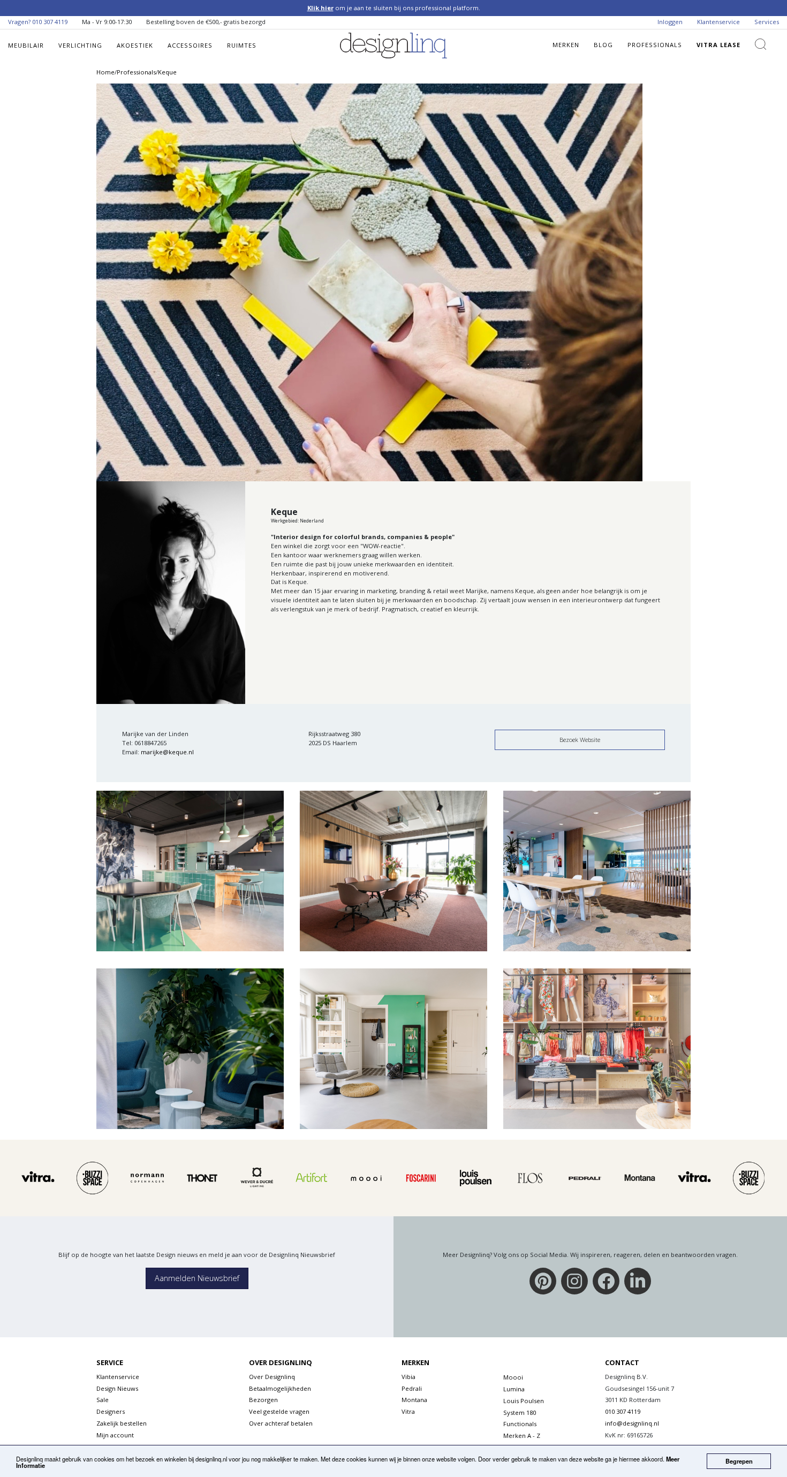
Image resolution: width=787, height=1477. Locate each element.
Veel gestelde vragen (279, 1411)
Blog (603, 45)
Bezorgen (263, 1400)
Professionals (654, 45)
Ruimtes (241, 45)
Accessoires (190, 45)
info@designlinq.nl (632, 1423)
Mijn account (115, 1435)
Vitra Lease (718, 45)
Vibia (408, 1377)
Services (766, 22)
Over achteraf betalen (281, 1423)
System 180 (519, 1412)
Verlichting (80, 45)
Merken (566, 45)
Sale (102, 1400)
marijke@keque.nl (167, 752)
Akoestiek (135, 45)
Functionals (519, 1424)
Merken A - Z (521, 1435)
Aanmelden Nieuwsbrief (197, 1278)
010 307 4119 (49, 22)
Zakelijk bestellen (121, 1423)
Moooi (513, 1377)
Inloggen (670, 22)
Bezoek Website (579, 740)
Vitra (408, 1411)
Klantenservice (718, 22)
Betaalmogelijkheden (280, 1388)
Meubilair (26, 45)
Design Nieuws (117, 1388)
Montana (414, 1400)
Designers (110, 1411)
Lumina (514, 1389)
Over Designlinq (272, 1377)
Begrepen (739, 1461)
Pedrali (412, 1388)
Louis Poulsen (523, 1401)
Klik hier (320, 8)
